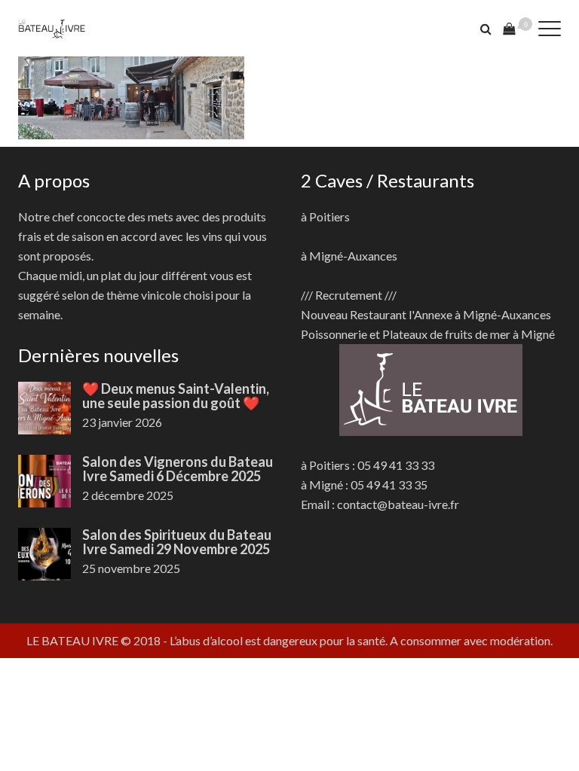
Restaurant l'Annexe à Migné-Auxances (450, 314)
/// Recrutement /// (349, 295)
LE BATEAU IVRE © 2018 (93, 640)
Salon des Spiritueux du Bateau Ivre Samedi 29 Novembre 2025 (176, 541)
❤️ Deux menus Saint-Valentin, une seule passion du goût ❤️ (175, 395)
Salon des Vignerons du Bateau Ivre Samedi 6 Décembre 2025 (177, 468)
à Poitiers (325, 216)
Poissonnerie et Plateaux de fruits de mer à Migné (428, 334)
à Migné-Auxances (349, 255)
